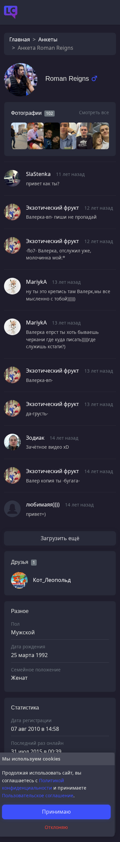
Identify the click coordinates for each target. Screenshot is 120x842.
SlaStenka (38, 174)
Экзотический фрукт (52, 207)
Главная (19, 39)
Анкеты (47, 39)
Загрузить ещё (60, 538)
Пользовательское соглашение (37, 795)
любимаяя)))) (43, 504)
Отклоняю (56, 827)
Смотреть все (94, 112)
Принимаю (56, 811)
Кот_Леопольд (52, 580)
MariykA (36, 281)
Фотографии (26, 113)
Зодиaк (35, 437)
